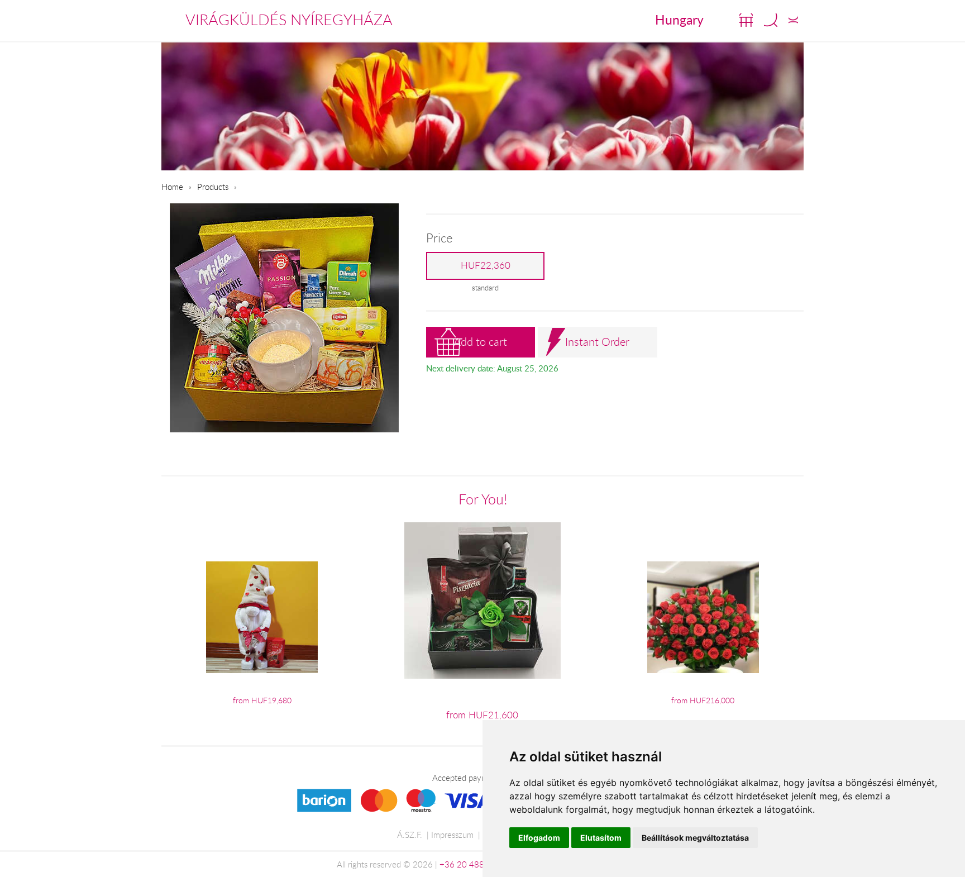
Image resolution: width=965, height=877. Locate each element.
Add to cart (480, 341)
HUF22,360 (485, 265)
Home (172, 186)
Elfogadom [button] (539, 837)
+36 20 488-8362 (473, 864)
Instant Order (597, 341)
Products (212, 186)
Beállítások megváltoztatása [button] (695, 837)
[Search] (770, 20)
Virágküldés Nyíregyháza (289, 19)
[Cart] (746, 20)
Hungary (679, 19)
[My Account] (793, 20)
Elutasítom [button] (601, 837)
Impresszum (452, 834)
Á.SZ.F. (409, 834)
